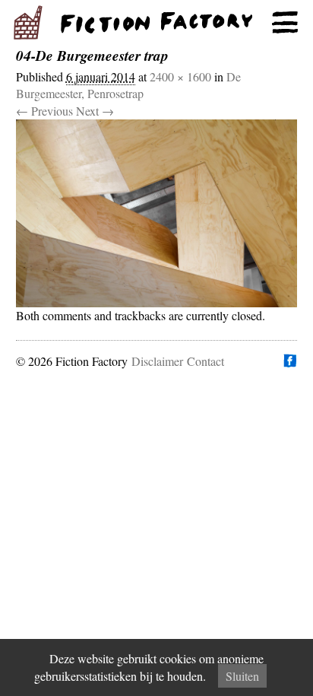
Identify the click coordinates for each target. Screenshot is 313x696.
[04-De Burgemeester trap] (157, 213)
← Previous (44, 111)
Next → (95, 111)
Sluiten (242, 676)
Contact (205, 361)
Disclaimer (157, 361)
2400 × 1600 (180, 76)
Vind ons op (289, 360)
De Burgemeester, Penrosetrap (128, 84)
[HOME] (156, 23)
